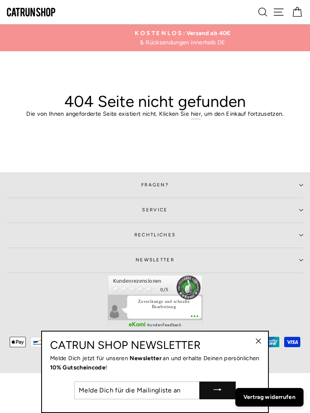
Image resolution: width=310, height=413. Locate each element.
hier (196, 113)
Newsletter (155, 260)
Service (155, 210)
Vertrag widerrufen (269, 397)
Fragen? (155, 185)
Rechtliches (155, 235)
